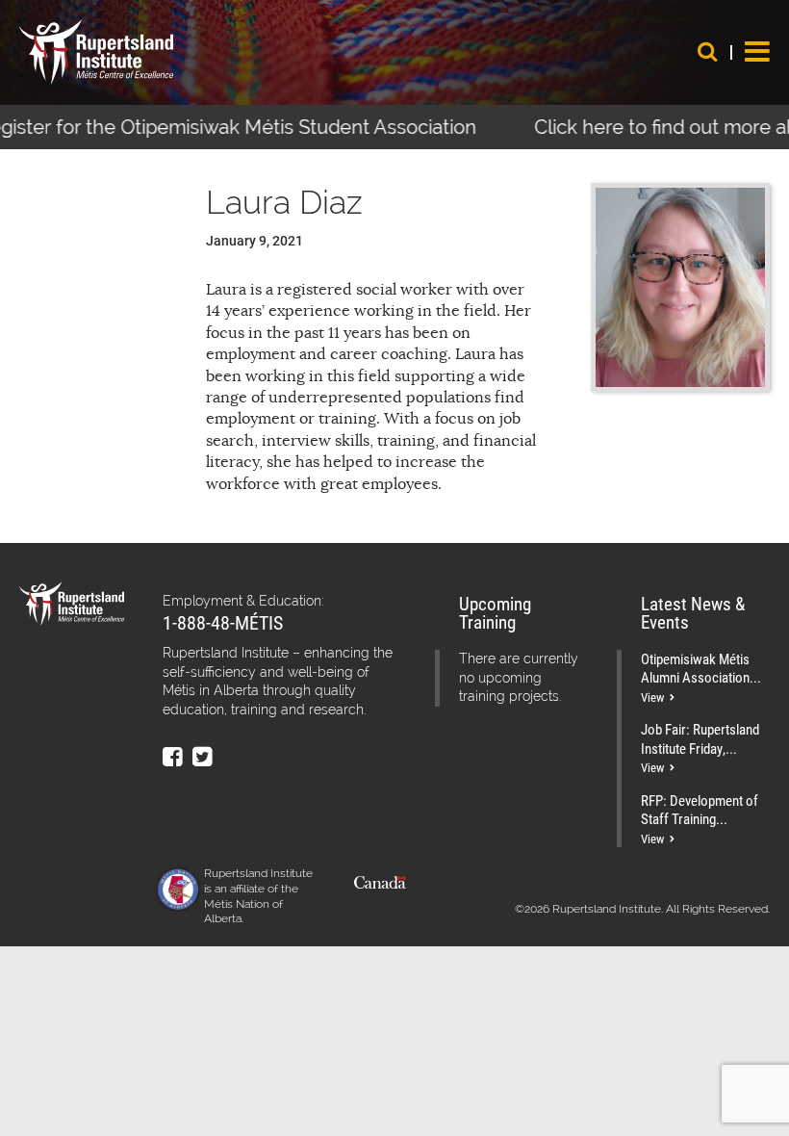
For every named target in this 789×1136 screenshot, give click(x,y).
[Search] (707, 52)
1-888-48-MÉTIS (223, 621)
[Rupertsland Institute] (96, 52)
